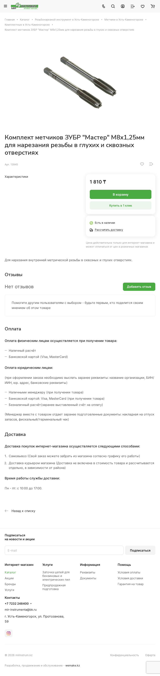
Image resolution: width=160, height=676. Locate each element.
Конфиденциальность (124, 655)
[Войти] (122, 6)
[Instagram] (8, 633)
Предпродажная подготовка (54, 587)
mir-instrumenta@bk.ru (21, 609)
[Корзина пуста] (153, 6)
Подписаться (140, 550)
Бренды (10, 584)
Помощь (124, 565)
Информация (90, 565)
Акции (9, 578)
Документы (88, 578)
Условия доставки (130, 578)
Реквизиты (87, 572)
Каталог (10, 572)
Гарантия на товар (131, 584)
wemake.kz (72, 665)
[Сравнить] (151, 164)
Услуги (9, 590)
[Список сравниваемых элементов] (133, 6)
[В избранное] (142, 164)
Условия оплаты (129, 572)
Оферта (150, 655)
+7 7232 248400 (17, 603)
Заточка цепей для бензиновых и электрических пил (56, 575)
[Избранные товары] (142, 6)
